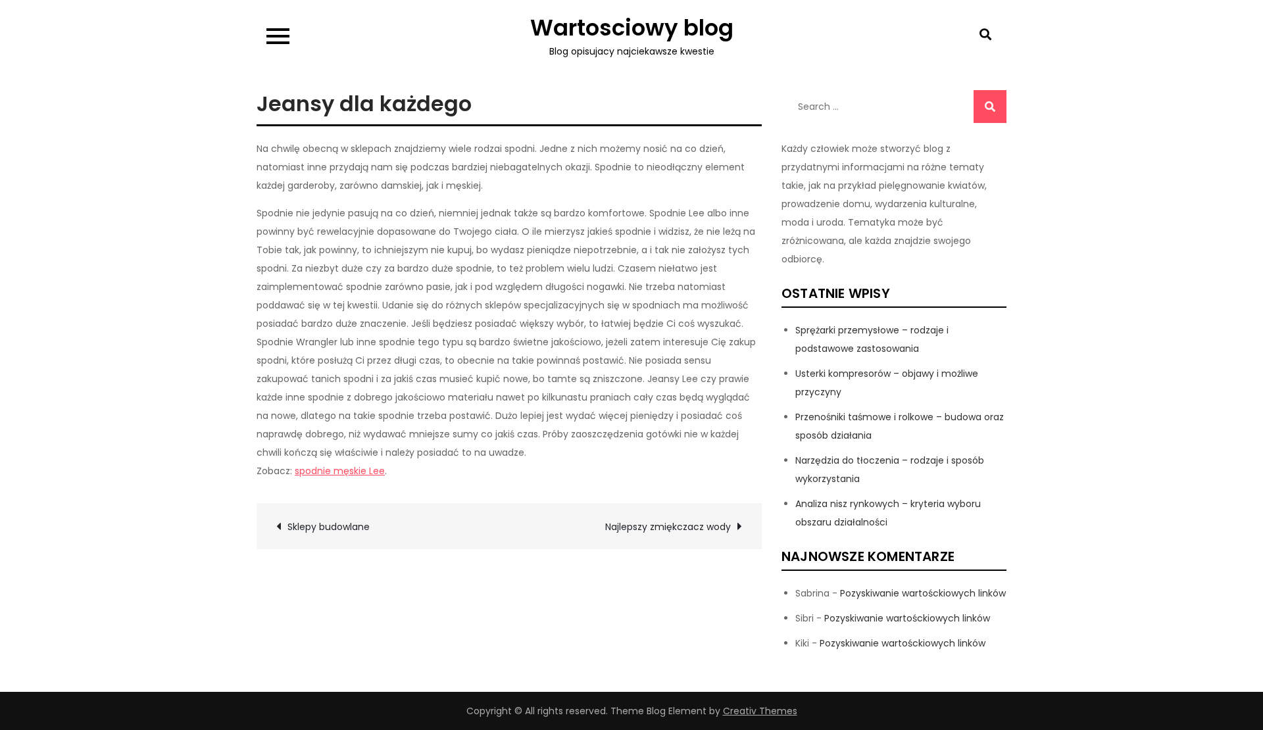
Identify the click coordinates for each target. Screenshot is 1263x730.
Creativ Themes (760, 711)
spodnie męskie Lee (340, 470)
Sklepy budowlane (328, 526)
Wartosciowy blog (631, 27)
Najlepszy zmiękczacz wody (668, 526)
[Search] (990, 106)
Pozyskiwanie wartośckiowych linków (923, 593)
